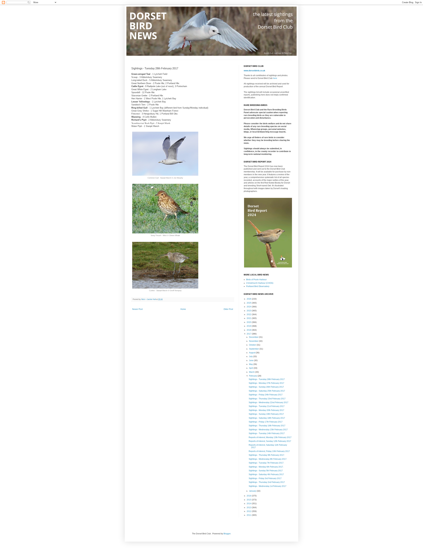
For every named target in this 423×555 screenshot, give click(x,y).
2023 (249, 311)
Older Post (228, 309)
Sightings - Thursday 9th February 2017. (267, 455)
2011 (249, 515)
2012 (249, 511)
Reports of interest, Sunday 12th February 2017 (270, 441)
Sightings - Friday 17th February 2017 (266, 422)
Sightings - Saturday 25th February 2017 (267, 391)
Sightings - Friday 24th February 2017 (266, 395)
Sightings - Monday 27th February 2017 (266, 383)
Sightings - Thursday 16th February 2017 (267, 425)
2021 (249, 318)
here (275, 78)
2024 (249, 307)
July (251, 356)
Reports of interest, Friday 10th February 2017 (269, 451)
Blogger (227, 534)
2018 (249, 330)
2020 (249, 322)
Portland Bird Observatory (257, 286)
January (253, 491)
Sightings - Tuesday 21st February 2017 (267, 406)
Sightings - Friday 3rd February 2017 (265, 478)
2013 (249, 507)
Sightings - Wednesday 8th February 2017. (268, 459)
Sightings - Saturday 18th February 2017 (267, 418)
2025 (249, 303)
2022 (249, 314)
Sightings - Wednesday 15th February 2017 (268, 429)
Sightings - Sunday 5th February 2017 (266, 470)
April (251, 368)
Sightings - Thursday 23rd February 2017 (267, 399)
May (251, 364)
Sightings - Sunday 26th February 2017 (266, 387)
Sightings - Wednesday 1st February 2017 (267, 486)
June (251, 360)
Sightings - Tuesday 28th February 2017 (267, 379)
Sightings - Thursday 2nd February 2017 (267, 482)
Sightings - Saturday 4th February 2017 (266, 474)
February (253, 376)
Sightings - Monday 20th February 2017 (266, 410)
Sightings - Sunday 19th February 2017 (266, 414)
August (252, 353)
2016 (249, 496)
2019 (249, 326)
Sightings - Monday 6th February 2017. (266, 467)
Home (183, 309)
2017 (249, 334)
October (253, 345)
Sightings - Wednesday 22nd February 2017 (268, 402)
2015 (249, 500)
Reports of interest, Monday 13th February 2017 (270, 437)
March (252, 372)
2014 (249, 503)
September (254, 349)
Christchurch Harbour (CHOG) (259, 283)
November (254, 341)
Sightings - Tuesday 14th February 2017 (267, 433)
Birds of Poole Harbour (256, 279)
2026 (249, 299)
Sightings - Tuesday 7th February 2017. (266, 463)
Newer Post (137, 309)
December (254, 337)
